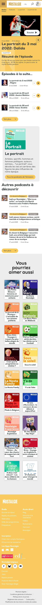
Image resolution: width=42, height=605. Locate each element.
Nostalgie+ (27, 530)
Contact (5, 571)
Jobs (3, 574)
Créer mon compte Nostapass (13, 539)
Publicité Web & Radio (10, 581)
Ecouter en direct (8, 512)
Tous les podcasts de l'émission (20, 177)
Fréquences (6, 525)
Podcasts (12, 10)
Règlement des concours (15, 599)
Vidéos (25, 521)
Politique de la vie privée (21, 597)
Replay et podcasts (9, 516)
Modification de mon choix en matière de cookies (21, 602)
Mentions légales (21, 592)
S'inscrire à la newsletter (28, 517)
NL (25, 4)
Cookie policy (30, 599)
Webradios (6, 519)
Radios (4, 10)
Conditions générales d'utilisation (21, 594)
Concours (26, 527)
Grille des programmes (10, 522)
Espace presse (7, 578)
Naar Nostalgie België (10, 584)
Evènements (27, 524)
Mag (24, 512)
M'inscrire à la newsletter (11, 542)
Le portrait (21, 10)
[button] (10, 119)
